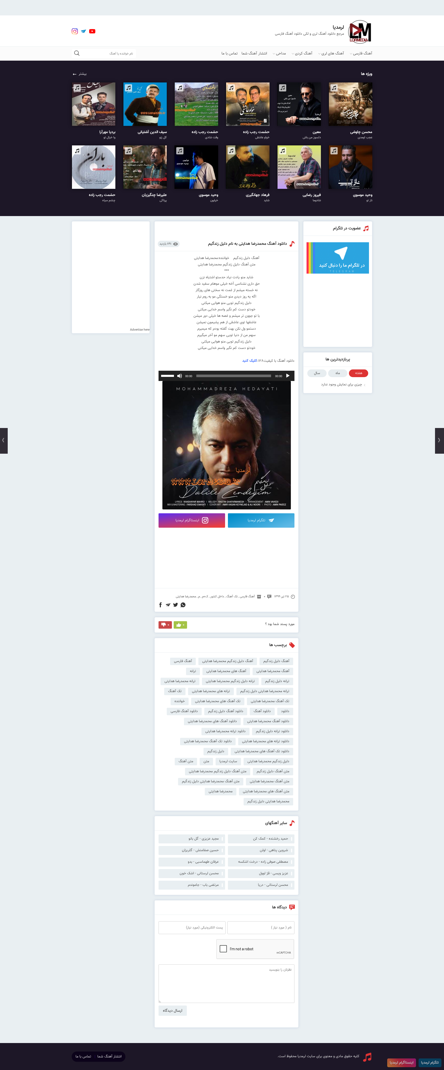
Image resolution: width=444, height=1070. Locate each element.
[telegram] (83, 31)
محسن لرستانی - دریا (273, 885)
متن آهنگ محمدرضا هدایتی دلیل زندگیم (210, 781)
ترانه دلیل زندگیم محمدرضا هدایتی (230, 681)
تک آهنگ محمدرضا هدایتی (270, 701)
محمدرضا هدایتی (186, 596)
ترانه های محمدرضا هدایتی (211, 691)
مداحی (281, 54)
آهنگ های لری (332, 54)
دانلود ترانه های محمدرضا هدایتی (265, 741)
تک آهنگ (232, 596)
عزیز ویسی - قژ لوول (273, 873)
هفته (358, 373)
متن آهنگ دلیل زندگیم (273, 771)
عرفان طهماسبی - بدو (203, 862)
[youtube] (92, 31)
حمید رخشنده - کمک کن (270, 839)
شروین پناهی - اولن (274, 850)
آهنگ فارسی (362, 54)
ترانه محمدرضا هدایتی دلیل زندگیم (264, 691)
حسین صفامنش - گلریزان (200, 850)
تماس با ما (229, 54)
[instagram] (75, 31)
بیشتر (83, 74)
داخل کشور (217, 596)
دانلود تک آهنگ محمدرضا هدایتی (208, 741)
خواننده (179, 701)
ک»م (205, 596)
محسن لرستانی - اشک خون (199, 873)
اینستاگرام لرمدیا (187, 520)
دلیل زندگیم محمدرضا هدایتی (268, 761)
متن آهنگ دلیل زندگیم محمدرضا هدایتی (217, 771)
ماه (338, 373)
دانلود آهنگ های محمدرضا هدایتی (212, 721)
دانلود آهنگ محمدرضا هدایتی (268, 721)
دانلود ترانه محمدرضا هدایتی (225, 731)
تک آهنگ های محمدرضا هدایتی (217, 701)
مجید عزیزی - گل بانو (204, 839)
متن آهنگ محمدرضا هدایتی (269, 781)
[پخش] (287, 375)
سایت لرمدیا (228, 761)
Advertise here (140, 330)
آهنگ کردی (303, 54)
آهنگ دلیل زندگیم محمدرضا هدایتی (227, 661)
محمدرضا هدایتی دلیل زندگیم (268, 801)
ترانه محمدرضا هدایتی (180, 681)
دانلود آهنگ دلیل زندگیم (225, 711)
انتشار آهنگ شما (254, 54)
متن (206, 761)
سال (317, 373)
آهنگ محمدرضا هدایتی (272, 671)
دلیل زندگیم (215, 751)
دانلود (285, 711)
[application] (227, 376)
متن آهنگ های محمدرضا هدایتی (266, 791)
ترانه (193, 671)
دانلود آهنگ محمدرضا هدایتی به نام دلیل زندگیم (247, 244)
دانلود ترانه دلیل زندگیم (272, 731)
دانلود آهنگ (262, 711)
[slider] (168, 375)
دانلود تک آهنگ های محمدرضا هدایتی (262, 751)
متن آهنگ (186, 761)
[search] (77, 53)
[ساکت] (179, 375)
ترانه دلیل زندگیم (277, 681)
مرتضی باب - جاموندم (203, 885)
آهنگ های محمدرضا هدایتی (226, 671)
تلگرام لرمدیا (257, 520)
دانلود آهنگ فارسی (184, 711)
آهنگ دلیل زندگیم (276, 661)
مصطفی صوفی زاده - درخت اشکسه (263, 862)
